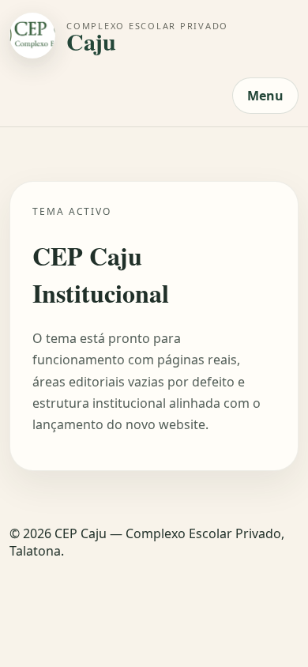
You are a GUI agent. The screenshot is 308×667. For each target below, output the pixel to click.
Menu (265, 95)
